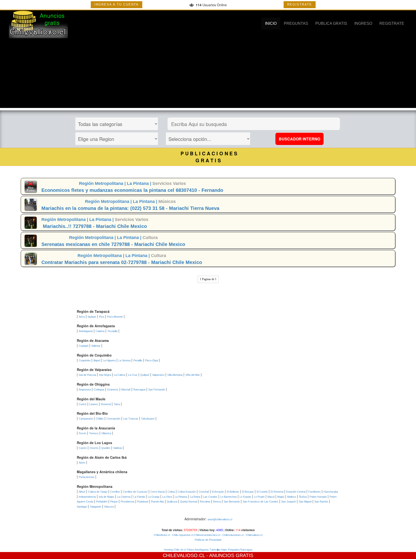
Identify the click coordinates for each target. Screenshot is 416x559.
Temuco (93, 433)
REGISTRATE (299, 4)
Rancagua (139, 389)
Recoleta (205, 501)
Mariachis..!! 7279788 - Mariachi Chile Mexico (95, 226)
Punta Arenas (86, 477)
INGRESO (363, 23)
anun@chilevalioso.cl (220, 519)
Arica (82, 316)
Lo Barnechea (228, 496)
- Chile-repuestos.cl (181, 535)
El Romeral (277, 491)
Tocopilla (112, 331)
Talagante (95, 506)
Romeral (106, 404)
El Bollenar (233, 491)
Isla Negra (105, 374)
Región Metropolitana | (103, 183)
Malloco (291, 496)
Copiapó (83, 345)
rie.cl (183, 549)
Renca (217, 501)
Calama (100, 331)
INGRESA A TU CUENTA (116, 4)
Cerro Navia (157, 491)
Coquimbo (85, 360)
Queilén (105, 447)
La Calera (119, 374)
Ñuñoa (303, 496)
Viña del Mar (192, 374)
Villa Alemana (174, 374)
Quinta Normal (188, 501)
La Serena (124, 360)
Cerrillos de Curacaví (135, 491)
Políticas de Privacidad (208, 539)
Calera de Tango (97, 491)
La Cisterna (123, 496)
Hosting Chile (171, 549)
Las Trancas (130, 418)
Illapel (96, 360)
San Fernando (156, 389)
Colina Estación (187, 491)
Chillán (100, 418)
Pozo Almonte (115, 316)
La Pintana (181, 496)
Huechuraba (331, 491)
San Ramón (321, 501)
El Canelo (262, 491)
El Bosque (248, 491)
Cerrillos (115, 491)
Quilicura (172, 501)
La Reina (195, 496)
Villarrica (106, 433)
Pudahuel (142, 501)
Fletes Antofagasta (197, 549)
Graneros (112, 389)
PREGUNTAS (296, 23)
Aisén (82, 462)
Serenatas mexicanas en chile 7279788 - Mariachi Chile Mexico (113, 244)
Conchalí (204, 491)
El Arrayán (218, 491)
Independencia (87, 496)
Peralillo (137, 360)
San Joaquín (288, 501)
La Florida (139, 496)
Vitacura (109, 506)
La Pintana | (139, 183)
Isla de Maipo (106, 496)
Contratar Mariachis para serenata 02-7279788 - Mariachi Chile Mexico (121, 262)
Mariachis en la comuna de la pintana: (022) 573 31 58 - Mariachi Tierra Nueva (130, 208)
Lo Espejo (245, 496)
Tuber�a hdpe (218, 549)
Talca (117, 404)
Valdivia (117, 447)
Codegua (99, 389)
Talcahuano (148, 418)
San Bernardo (232, 501)
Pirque (114, 501)
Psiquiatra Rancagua (240, 549)
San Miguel (305, 501)
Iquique (92, 316)
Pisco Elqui (151, 360)
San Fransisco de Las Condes (260, 501)
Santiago (82, 506)
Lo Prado (259, 496)
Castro (83, 447)
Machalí (125, 389)
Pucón (82, 433)
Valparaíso (158, 374)
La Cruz (132, 374)
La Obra (167, 496)
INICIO (271, 23)
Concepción (113, 418)
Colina (171, 491)
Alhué (82, 491)
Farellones (314, 491)
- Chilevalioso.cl (252, 535)
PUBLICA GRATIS (331, 23)
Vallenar (95, 345)
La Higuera (109, 360)
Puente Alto (157, 501)
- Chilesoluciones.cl (231, 535)
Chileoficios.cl (162, 535)
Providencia (127, 501)
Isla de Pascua (87, 374)
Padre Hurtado (318, 496)
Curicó (82, 404)
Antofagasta (86, 331)
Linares (93, 404)
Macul (270, 496)
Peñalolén (101, 501)
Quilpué (144, 374)
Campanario (86, 418)
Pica (101, 316)
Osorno (94, 447)
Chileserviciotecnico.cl (206, 535)
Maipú (280, 496)
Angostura (85, 389)
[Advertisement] (208, 74)
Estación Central (296, 491)
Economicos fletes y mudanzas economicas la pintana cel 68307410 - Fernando (132, 190)
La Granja (153, 496)
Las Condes (210, 496)
